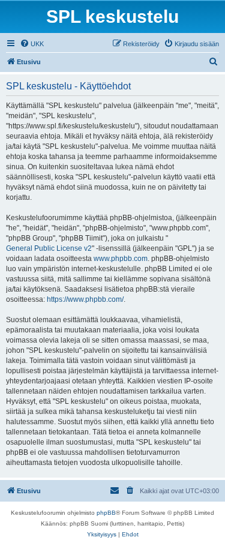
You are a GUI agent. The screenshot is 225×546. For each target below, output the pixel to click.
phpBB (106, 512)
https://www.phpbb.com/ (85, 299)
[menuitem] (32, 44)
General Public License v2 (49, 248)
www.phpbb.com (121, 258)
